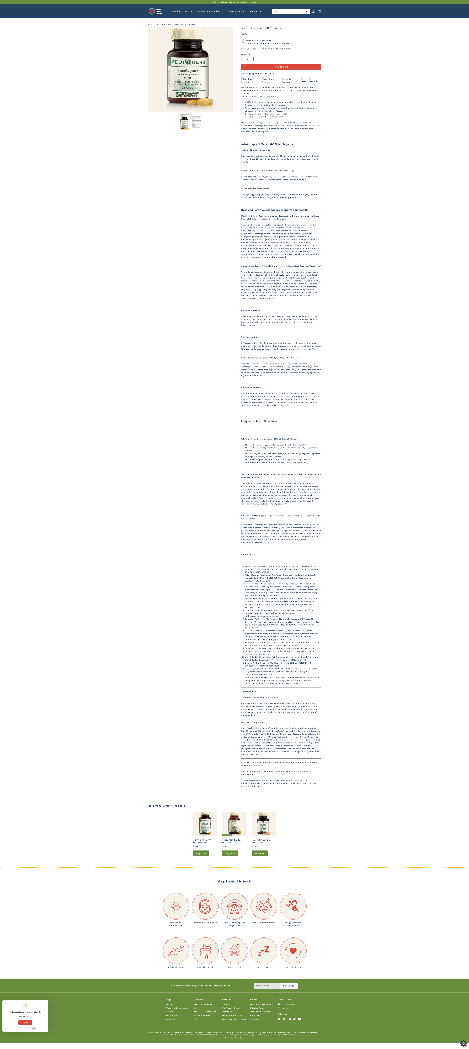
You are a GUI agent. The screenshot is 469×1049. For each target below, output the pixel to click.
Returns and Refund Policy (262, 1004)
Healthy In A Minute (203, 1004)
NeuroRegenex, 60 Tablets (185, 24)
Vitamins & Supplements (176, 1008)
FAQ (195, 1019)
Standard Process (181, 11)
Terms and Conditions (260, 1012)
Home (150, 24)
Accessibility (255, 1019)
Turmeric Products (163, 24)
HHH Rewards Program (232, 1015)
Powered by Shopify (233, 1038)
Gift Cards (170, 1019)
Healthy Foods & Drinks (209, 11)
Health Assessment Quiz (205, 1012)
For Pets (169, 1012)
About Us (254, 11)
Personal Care (235, 11)
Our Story (226, 1004)
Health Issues (171, 1015)
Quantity (245, 54)
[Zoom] (190, 69)
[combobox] (291, 11)
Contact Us (227, 1012)
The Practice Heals (230, 1008)
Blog (195, 1008)
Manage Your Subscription (234, 1019)
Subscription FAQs (202, 1015)
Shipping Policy (257, 1008)
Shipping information (436, 1043)
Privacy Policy (256, 1015)
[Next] (231, 122)
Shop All (169, 1004)
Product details (457, 1043)
